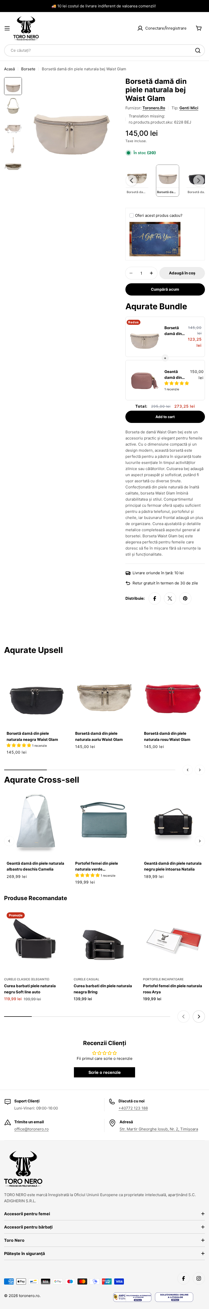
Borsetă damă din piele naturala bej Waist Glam (175, 331)
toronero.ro (153, 107)
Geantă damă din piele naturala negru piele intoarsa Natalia (173, 866)
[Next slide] (199, 1016)
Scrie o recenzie (104, 1072)
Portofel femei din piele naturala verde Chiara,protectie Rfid (96, 866)
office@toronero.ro (31, 1129)
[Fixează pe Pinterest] (185, 598)
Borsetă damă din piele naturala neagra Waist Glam (32, 736)
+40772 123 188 (133, 1108)
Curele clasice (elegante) (26, 979)
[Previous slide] (183, 1016)
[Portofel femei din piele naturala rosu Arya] (174, 941)
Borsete (28, 68)
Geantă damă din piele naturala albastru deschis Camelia (35, 866)
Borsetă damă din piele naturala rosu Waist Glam (167, 736)
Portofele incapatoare (163, 979)
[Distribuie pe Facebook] (155, 598)
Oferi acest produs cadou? (158, 215)
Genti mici (188, 107)
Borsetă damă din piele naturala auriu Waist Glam (99, 736)
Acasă (9, 68)
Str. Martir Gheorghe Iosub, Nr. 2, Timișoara (159, 1129)
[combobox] (104, 50)
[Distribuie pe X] (170, 598)
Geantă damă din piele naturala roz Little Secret (175, 375)
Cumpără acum (165, 289)
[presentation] (131, 180)
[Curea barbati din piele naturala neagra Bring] (105, 941)
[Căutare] (198, 50)
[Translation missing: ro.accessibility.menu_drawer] (7, 28)
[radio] (167, 181)
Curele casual (86, 979)
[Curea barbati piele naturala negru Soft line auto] (35, 941)
